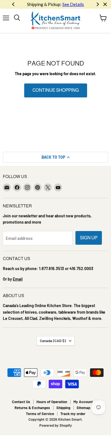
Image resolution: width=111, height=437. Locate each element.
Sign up (88, 237)
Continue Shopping (55, 90)
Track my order (72, 413)
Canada (53, 340)
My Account (83, 401)
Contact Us (21, 401)
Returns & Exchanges (32, 407)
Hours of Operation (51, 401)
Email (17, 279)
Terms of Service (40, 413)
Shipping (63, 407)
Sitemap (83, 407)
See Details (73, 4)
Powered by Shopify (55, 425)
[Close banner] (105, 4)
